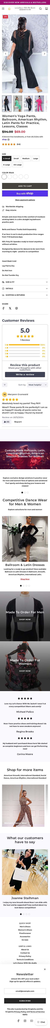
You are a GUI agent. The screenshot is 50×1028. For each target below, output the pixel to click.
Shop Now (25, 579)
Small (16, 158)
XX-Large (18, 165)
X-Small (6, 158)
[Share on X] (10, 308)
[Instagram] (25, 1021)
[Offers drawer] (9, 9)
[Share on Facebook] (3, 308)
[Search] (40, 9)
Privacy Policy (20, 1012)
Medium (26, 158)
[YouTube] (31, 1021)
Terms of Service (37, 1012)
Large (35, 158)
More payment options (25, 200)
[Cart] (46, 9)
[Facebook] (18, 1021)
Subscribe (25, 1001)
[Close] (45, 969)
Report (18, 422)
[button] (5, 54)
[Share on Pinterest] (16, 308)
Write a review (25, 374)
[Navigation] (3, 9)
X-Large (6, 165)
